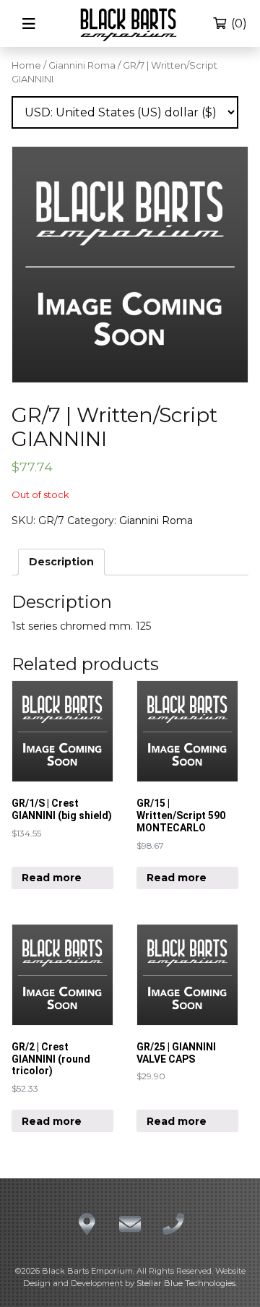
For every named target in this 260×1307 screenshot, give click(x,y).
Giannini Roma (82, 65)
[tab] (61, 562)
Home (26, 65)
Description (61, 561)
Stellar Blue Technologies (185, 1283)
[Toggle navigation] (29, 24)
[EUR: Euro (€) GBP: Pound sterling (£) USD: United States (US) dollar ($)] (125, 112)
